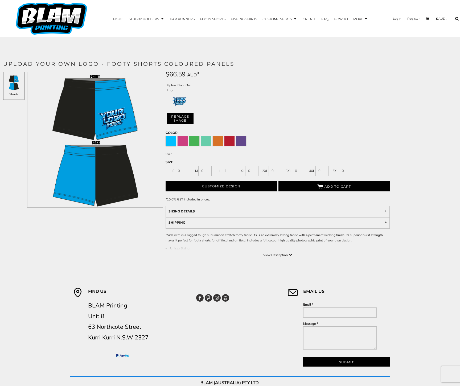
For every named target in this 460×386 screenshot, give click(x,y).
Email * (308, 304)
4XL (312, 171)
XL (243, 171)
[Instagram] (217, 298)
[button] (146, 18)
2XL (265, 171)
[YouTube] (225, 298)
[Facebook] (200, 298)
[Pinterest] (208, 298)
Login (397, 18)
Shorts (14, 94)
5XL (335, 171)
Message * (310, 324)
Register (413, 18)
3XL (288, 171)
